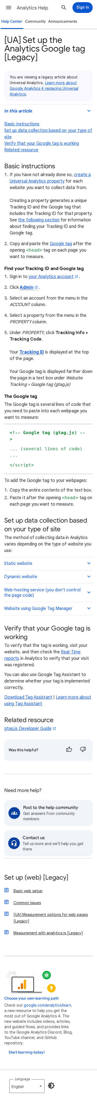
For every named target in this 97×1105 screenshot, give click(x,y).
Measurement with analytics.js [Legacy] (48, 933)
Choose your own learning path (31, 998)
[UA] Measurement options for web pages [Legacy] (50, 918)
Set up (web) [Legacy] (36, 877)
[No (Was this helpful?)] (83, 750)
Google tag (61, 243)
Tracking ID (31, 352)
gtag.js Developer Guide (27, 728)
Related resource (21, 150)
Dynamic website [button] (20, 576)
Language (22, 1079)
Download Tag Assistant (28, 697)
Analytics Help (32, 8)
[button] (8, 7)
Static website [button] (18, 563)
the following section (39, 220)
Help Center (11, 21)
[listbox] (27, 1086)
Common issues (27, 902)
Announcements (62, 21)
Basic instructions (21, 124)
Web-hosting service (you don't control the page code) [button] (42, 592)
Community (35, 21)
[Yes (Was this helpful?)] (69, 750)
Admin (26, 287)
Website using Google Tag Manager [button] (38, 608)
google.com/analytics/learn (47, 1005)
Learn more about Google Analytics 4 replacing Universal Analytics (44, 88)
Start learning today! (27, 1052)
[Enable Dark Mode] (51, 1085)
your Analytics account (51, 276)
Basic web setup (28, 890)
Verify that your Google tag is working (41, 143)
